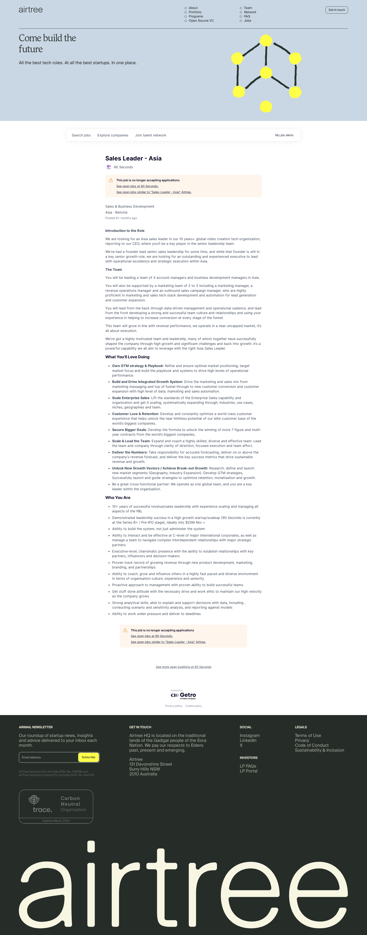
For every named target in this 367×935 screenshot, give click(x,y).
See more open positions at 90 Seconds (183, 667)
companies (112, 135)
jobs (81, 135)
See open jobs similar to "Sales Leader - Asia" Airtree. (154, 192)
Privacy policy (173, 705)
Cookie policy (194, 705)
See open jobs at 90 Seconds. (137, 186)
